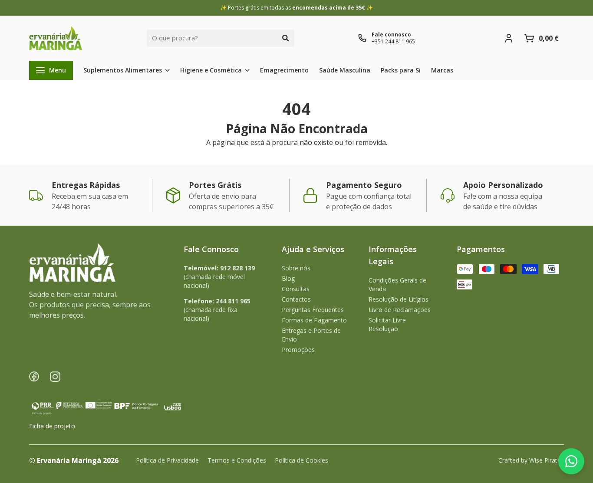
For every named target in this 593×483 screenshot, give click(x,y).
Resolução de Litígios (398, 299)
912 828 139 (237, 268)
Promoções (298, 349)
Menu (57, 70)
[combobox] (212, 38)
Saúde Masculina (344, 70)
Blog (288, 278)
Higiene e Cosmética (211, 70)
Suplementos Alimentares (122, 70)
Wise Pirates (546, 460)
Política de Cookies (301, 460)
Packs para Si (401, 70)
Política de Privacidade (167, 460)
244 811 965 (233, 301)
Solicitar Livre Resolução (387, 324)
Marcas (442, 70)
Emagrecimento (284, 70)
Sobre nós (296, 268)
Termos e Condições (237, 460)
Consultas (296, 289)
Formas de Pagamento (314, 320)
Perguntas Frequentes (313, 310)
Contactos (296, 299)
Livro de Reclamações (400, 310)
